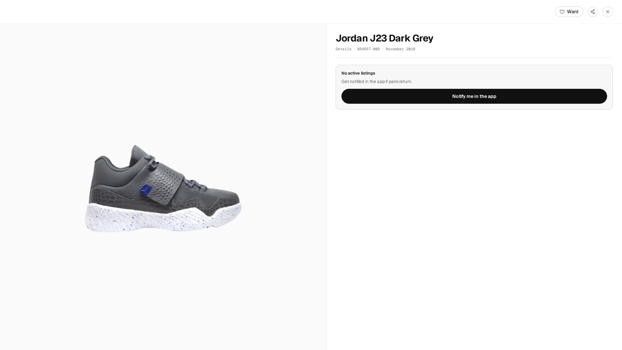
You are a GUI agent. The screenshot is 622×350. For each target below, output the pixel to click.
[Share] (593, 11)
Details (343, 48)
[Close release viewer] (608, 11)
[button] (163, 187)
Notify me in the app (474, 96)
